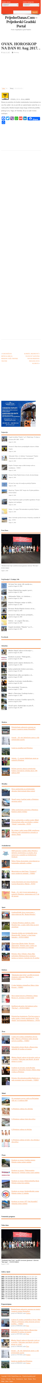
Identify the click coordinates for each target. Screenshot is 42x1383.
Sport (25, 1379)
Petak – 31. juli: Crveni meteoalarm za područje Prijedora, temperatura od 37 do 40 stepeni (25, 894)
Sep (28, 1278)
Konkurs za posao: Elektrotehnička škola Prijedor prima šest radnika (25, 1182)
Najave (11, 1381)
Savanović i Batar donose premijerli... (21, 615)
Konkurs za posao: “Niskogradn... (19, 657)
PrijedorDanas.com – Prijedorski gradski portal (21, 21)
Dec (36, 1278)
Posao (13, 1379)
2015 (2, 1297)
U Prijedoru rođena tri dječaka (22, 1129)
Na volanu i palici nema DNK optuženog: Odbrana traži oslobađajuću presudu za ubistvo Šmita (26, 832)
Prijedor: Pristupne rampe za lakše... (20, 602)
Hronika (9, 1379)
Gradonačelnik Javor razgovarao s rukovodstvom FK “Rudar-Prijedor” (24, 913)
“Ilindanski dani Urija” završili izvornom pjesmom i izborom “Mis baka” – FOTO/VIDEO (25, 977)
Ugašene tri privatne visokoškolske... (20, 681)
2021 (2, 1286)
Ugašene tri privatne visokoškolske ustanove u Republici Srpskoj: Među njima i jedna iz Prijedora (26, 1070)
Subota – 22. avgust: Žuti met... (19, 621)
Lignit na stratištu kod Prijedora (22, 748)
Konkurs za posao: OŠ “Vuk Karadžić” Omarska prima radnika (25, 1202)
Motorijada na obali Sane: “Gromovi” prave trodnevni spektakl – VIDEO (24, 872)
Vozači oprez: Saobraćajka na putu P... (21, 705)
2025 (2, 1278)
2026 (2, 1277)
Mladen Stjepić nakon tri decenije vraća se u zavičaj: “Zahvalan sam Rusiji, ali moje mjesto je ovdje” (26, 1059)
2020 (2, 1287)
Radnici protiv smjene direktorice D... (21, 663)
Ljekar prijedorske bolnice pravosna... (21, 669)
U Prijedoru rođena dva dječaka (22, 1109)
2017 (2, 1293)
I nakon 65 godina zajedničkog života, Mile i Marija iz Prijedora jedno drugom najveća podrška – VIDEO (25, 1039)
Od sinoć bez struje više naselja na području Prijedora (22, 483)
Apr (14, 1277)
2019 (2, 1289)
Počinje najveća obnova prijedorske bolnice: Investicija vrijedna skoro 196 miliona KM (24, 771)
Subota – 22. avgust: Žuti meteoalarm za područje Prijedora (24, 509)
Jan (6, 1277)
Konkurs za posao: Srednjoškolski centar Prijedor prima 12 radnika (25, 1192)
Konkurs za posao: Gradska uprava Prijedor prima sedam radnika (23, 1161)
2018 (2, 1291)
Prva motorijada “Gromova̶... (18, 687)
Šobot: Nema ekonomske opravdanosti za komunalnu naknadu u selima (26, 862)
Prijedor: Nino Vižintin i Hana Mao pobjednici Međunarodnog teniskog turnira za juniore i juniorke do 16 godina (25, 956)
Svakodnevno (19, 1379)
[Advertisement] (21, 36)
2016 (2, 1295)
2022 (2, 1284)
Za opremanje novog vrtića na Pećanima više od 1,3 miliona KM (25, 1099)
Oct (30, 1278)
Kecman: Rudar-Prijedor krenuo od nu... (22, 608)
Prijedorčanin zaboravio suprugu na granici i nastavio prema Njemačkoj (24, 728)
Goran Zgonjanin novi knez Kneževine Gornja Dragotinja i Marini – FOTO (25, 883)
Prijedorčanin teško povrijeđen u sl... (20, 675)
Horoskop (16, 52)
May (17, 1277)
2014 (2, 1298)
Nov (33, 1278)
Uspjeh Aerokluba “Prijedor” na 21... (20, 627)
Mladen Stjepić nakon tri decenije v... (20, 650)
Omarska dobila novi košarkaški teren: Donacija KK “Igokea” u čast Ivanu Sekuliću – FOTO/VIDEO (24, 935)
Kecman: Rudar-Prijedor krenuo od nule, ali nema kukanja (23, 475)
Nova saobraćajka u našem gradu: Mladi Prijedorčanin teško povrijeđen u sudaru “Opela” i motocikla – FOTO (25, 822)
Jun (20, 1277)
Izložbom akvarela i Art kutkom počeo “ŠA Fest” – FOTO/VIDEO (24, 1007)
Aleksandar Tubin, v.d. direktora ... (20, 596)
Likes (4, 88)
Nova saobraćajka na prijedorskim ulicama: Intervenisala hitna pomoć (23, 790)
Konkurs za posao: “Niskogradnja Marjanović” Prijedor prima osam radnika (25, 1171)
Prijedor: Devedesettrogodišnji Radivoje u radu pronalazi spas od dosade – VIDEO (26, 1079)
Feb (9, 1277)
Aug (25, 1277)
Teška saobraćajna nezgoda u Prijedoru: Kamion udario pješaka (25, 811)
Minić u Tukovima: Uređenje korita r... (21, 693)
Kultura (30, 1379)
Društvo (28, 1313)
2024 (2, 1280)
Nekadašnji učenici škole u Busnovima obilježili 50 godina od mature (25, 1048)
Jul (22, 1277)
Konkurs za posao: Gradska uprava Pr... (21, 699)
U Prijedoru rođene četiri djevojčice (23, 1119)
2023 (2, 1282)
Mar (11, 1277)
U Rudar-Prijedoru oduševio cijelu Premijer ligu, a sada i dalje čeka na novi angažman (25, 925)
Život (27, 1326)
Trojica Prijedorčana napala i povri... (20, 590)
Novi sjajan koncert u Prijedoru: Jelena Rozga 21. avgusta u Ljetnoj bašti (25, 997)
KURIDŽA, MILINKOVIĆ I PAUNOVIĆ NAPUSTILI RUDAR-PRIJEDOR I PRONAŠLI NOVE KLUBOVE (32, 358)
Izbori (6, 1381)
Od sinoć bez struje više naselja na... (20, 584)
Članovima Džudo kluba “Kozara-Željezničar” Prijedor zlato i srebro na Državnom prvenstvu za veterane (24, 945)
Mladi (2, 1381)
